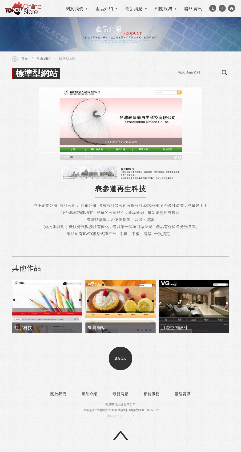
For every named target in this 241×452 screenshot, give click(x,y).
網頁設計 (113, 416)
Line (212, 8)
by (121, 416)
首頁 (24, 58)
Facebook (222, 8)
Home (231, 8)
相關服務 (152, 394)
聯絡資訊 (193, 8)
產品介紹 (89, 394)
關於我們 (58, 394)
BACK (120, 358)
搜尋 (224, 72)
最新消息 (120, 394)
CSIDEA (23, 9)
